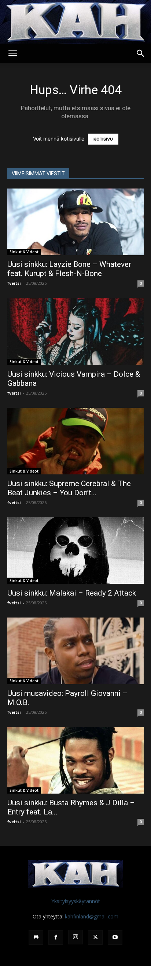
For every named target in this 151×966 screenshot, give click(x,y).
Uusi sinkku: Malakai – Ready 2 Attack (71, 593)
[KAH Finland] (75, 22)
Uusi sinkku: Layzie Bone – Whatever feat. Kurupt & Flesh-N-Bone (69, 269)
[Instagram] (75, 937)
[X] (95, 937)
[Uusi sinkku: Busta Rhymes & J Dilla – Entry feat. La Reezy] (75, 760)
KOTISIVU (103, 139)
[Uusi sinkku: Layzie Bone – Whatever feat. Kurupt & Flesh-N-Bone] (75, 222)
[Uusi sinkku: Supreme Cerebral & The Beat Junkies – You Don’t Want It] (75, 441)
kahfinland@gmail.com (91, 916)
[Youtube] (115, 937)
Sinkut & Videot (24, 251)
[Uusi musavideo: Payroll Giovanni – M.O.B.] (75, 651)
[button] (12, 53)
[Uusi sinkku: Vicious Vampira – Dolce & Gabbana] (75, 331)
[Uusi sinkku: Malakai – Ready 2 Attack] (75, 550)
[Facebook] (55, 937)
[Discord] (36, 937)
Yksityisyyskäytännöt (75, 901)
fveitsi (14, 283)
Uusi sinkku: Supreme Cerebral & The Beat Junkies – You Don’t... (69, 488)
